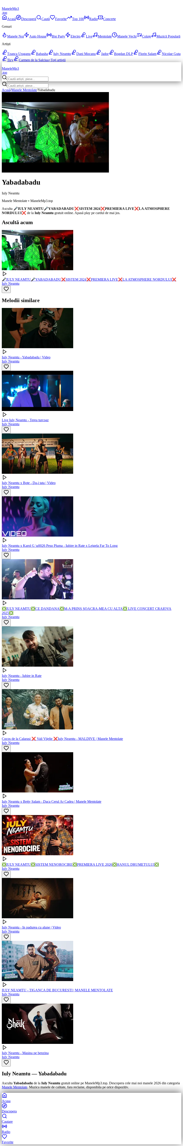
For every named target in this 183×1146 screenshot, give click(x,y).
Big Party (58, 36)
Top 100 (78, 19)
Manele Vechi (127, 36)
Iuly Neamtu (62, 54)
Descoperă (28, 19)
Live (89, 36)
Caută (46, 19)
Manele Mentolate (24, 90)
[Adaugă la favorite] (6, 289)
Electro (76, 36)
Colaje (146, 36)
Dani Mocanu (86, 54)
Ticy (10, 60)
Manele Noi (15, 36)
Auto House (37, 36)
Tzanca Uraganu (19, 54)
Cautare (7, 1121)
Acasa (6, 1101)
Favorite (61, 19)
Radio (93, 19)
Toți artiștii (57, 60)
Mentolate (105, 36)
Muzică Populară (168, 36)
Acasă (11, 19)
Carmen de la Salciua (34, 60)
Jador (105, 54)
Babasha (42, 54)
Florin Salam (147, 54)
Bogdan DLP (123, 54)
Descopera (9, 1111)
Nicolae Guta (171, 54)
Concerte (109, 19)
